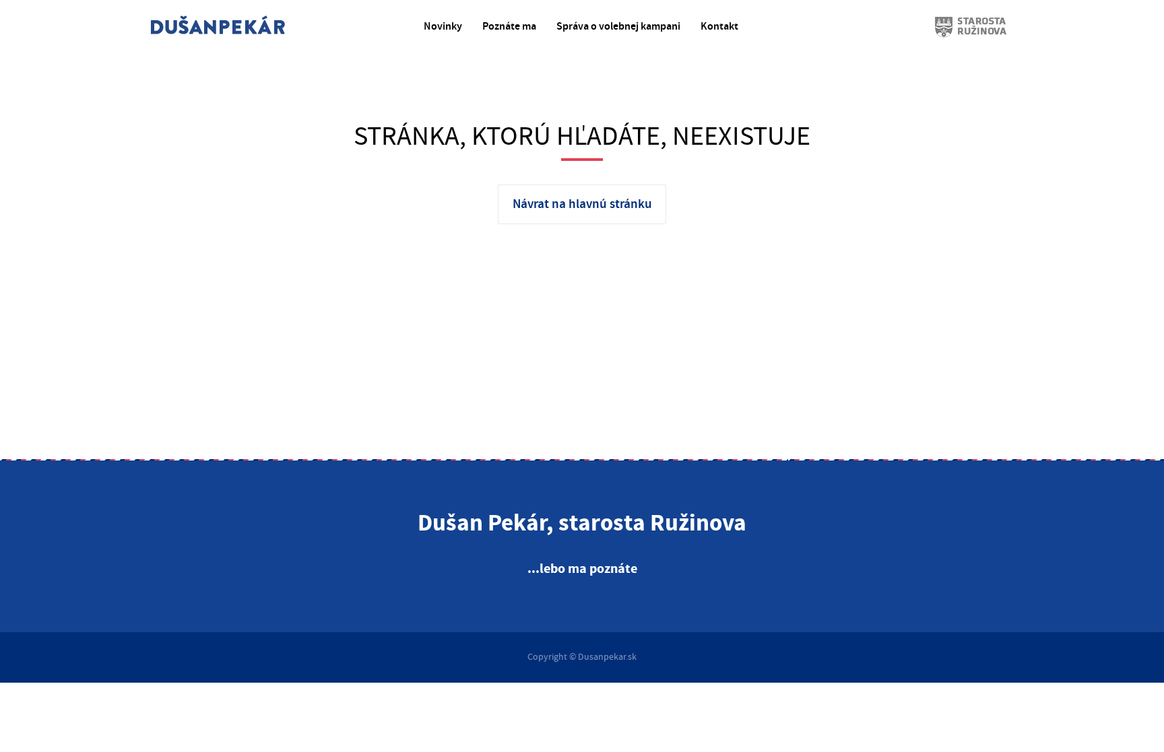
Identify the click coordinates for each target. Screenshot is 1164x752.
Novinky (443, 27)
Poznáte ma (509, 27)
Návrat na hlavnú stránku (582, 204)
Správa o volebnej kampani (618, 27)
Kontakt (719, 27)
